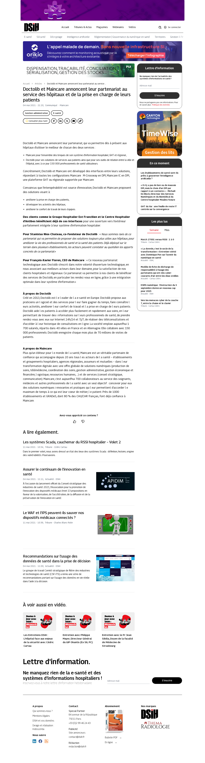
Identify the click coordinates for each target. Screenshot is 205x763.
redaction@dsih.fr (77, 746)
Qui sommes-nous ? (43, 711)
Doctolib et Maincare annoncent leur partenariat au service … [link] (76, 83)
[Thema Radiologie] (156, 725)
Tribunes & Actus (83, 27)
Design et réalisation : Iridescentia (43, 727)
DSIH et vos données (43, 720)
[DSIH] (156, 714)
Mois (167, 230)
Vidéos (132, 27)
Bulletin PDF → (113, 737)
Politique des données (161, 105)
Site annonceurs (77, 732)
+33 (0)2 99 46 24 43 (79, 723)
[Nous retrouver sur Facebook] (40, 741)
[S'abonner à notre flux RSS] (46, 741)
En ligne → (111, 742)
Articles (38, 83)
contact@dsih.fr (77, 736)
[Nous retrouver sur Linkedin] (34, 741)
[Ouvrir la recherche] (161, 27)
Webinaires (118, 27)
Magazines (102, 27)
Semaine (154, 230)
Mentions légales (41, 715)
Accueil (65, 27)
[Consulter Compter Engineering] (103, 10)
